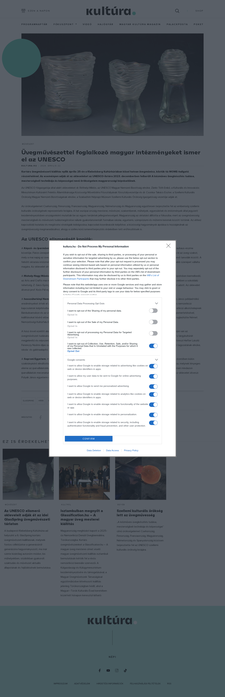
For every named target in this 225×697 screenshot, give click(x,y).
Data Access (112, 450)
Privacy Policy (131, 450)
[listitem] (112, 303)
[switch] (153, 310)
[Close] (169, 247)
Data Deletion (94, 450)
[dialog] (112, 348)
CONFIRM (89, 439)
